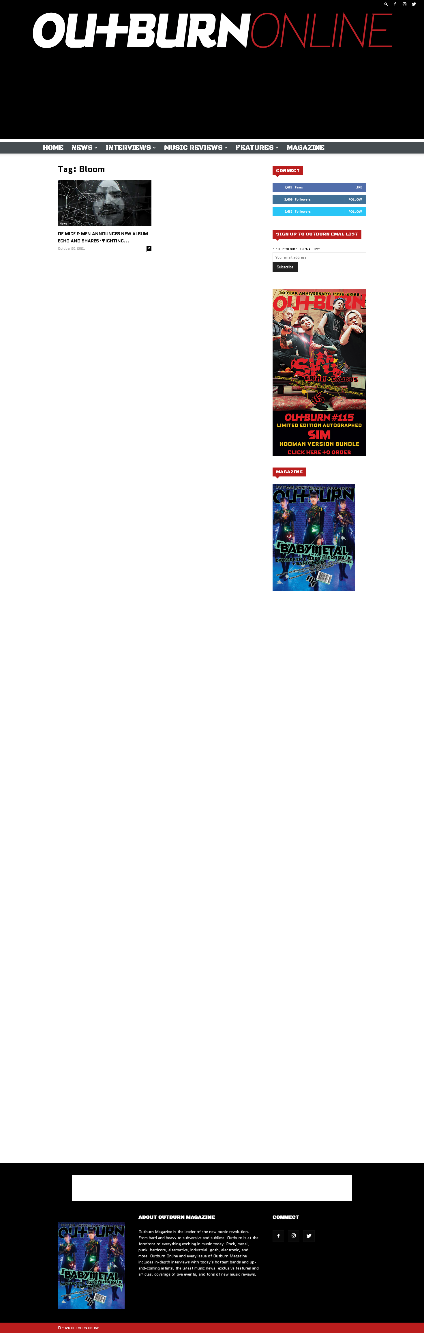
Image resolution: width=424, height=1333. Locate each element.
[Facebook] (395, 4)
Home (53, 147)
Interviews (128, 147)
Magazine (305, 147)
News (82, 147)
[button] (386, 4)
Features (255, 147)
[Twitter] (414, 4)
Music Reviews (193, 147)
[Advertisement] (212, 98)
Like (358, 187)
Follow (355, 199)
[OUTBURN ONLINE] (212, 31)
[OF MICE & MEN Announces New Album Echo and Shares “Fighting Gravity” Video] (104, 203)
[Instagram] (404, 4)
